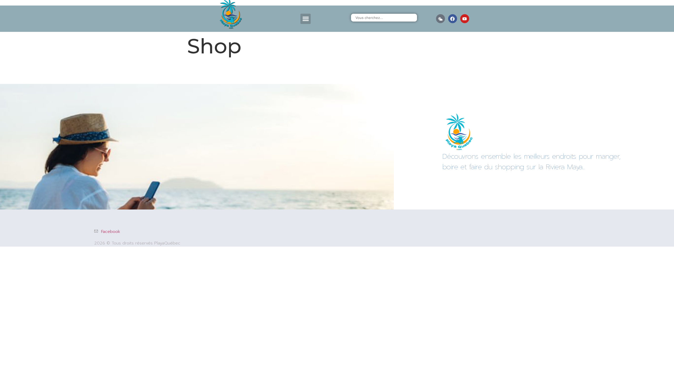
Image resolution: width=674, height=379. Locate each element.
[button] (305, 19)
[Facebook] (452, 18)
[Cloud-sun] (440, 18)
